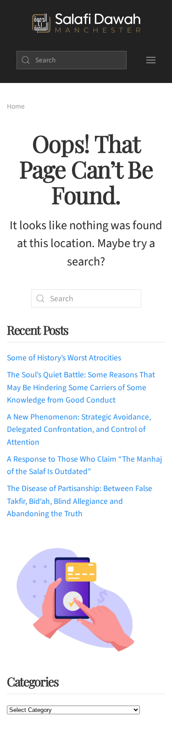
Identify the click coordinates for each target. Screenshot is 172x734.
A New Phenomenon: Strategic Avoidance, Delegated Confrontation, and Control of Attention (79, 429)
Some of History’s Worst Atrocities (64, 358)
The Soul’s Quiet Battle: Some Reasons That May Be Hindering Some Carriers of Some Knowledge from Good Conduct (81, 387)
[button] (151, 60)
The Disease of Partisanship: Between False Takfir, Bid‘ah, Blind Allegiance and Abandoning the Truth (79, 501)
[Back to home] (86, 23)
